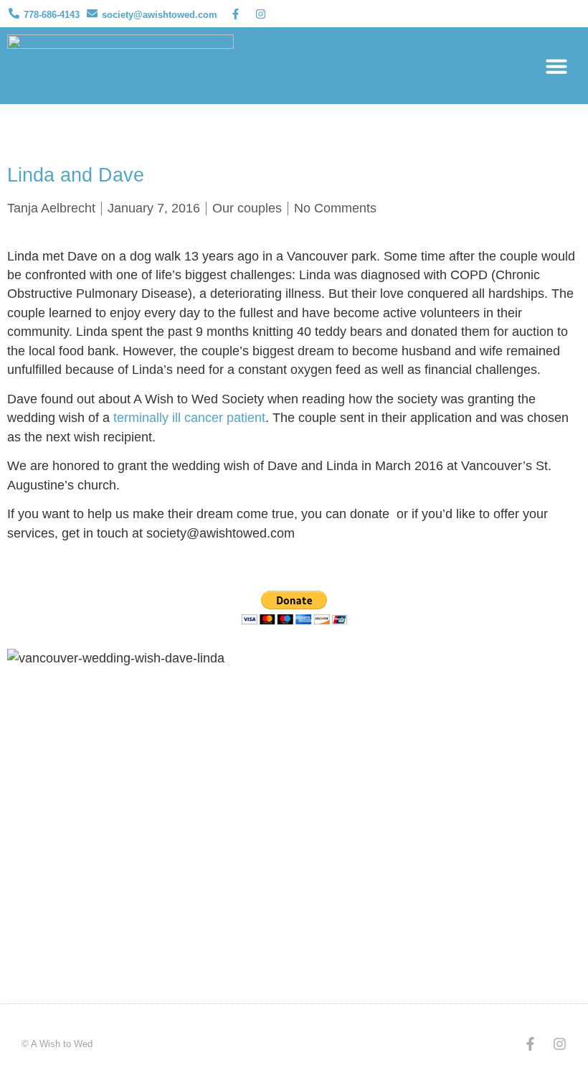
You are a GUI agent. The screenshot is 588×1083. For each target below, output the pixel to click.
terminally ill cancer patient (189, 418)
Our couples (247, 208)
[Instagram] (260, 13)
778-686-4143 (52, 14)
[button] (556, 66)
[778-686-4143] (14, 13)
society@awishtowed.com (159, 14)
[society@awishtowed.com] (92, 13)
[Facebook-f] (235, 13)
